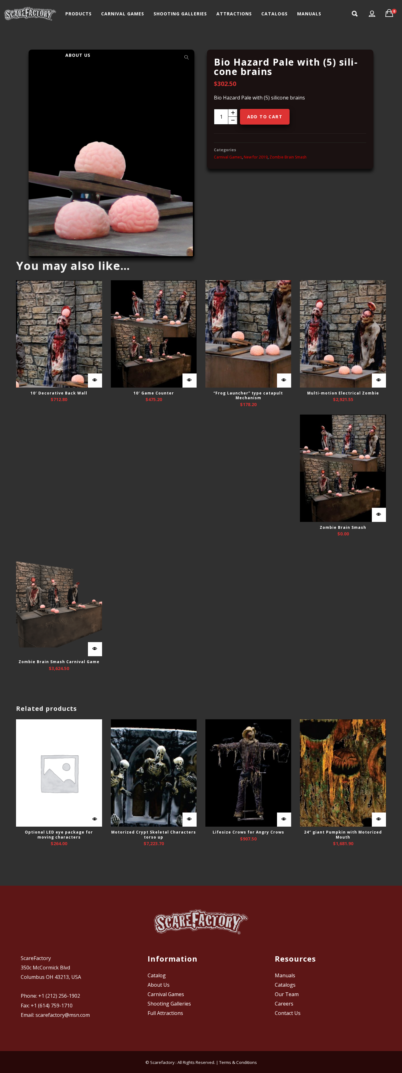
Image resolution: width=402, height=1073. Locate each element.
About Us (159, 984)
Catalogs (285, 984)
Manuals (285, 975)
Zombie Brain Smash (288, 157)
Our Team (287, 994)
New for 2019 (256, 157)
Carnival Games (228, 157)
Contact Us (288, 1013)
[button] (186, 57)
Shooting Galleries (169, 1003)
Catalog (157, 975)
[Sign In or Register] (372, 14)
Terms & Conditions (238, 1062)
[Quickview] (95, 380)
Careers (284, 1003)
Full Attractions (165, 1013)
